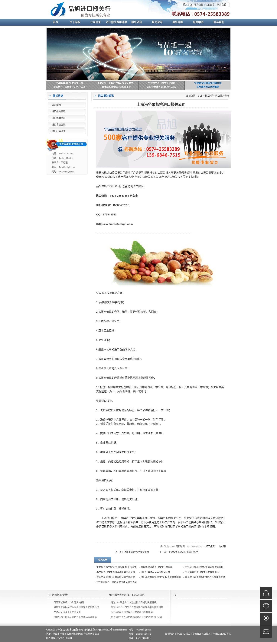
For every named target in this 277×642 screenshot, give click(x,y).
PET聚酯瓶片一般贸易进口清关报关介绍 (116, 582)
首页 (199, 96)
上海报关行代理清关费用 (136, 552)
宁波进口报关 (183, 634)
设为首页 (187, 4)
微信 (266, 606)
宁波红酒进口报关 (222, 634)
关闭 (222, 546)
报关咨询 (208, 96)
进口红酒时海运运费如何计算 (155, 572)
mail (266, 631)
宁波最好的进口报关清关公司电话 (202, 572)
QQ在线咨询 (266, 593)
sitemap (116, 629)
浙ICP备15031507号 (102, 629)
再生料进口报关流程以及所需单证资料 (115, 572)
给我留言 (210, 4)
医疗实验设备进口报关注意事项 (156, 567)
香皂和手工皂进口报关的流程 (183, 552)
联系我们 (221, 4)
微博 (266, 619)
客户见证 (198, 4)
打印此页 (210, 546)
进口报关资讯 (222, 96)
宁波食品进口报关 (201, 634)
